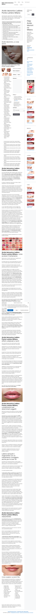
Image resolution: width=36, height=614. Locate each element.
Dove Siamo (16, 4)
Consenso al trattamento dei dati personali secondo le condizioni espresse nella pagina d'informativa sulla (18, 98)
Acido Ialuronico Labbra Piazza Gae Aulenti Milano (30, 68)
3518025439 (29, 47)
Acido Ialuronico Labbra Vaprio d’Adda (30, 65)
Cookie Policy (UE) (20, 611)
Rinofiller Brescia (30, 133)
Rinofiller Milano (30, 122)
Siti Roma (31, 612)
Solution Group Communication (25, 612)
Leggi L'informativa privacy (12, 611)
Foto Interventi (27, 2)
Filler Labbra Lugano (30, 179)
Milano (19, 2)
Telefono (15, 74)
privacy (17, 100)
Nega (16, 310)
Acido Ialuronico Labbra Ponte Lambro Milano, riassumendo (10, 37)
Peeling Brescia (29, 137)
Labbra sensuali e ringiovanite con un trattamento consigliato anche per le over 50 (11, 35)
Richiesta (15, 78)
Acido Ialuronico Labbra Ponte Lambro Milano (10, 26)
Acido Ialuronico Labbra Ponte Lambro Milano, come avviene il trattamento (11, 28)
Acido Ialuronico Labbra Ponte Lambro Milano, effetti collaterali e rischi (11, 31)
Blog (22, 2)
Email (19, 74)
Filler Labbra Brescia (30, 149)
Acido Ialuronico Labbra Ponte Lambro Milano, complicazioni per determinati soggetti (10, 33)
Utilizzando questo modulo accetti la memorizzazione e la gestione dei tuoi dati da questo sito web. (17, 104)
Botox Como (29, 194)
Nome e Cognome (16, 70)
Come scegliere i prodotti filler (8, 39)
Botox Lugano (29, 160)
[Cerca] (33, 14)
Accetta (10, 310)
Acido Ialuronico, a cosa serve (8, 24)
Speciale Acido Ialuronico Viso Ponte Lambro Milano (11, 25)
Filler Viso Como (30, 198)
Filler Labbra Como (30, 202)
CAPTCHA (15, 107)
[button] (28, 302)
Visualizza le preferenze (24, 310)
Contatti (21, 4)
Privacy (14, 94)
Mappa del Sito (26, 611)
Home (15, 2)
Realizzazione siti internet (15, 612)
